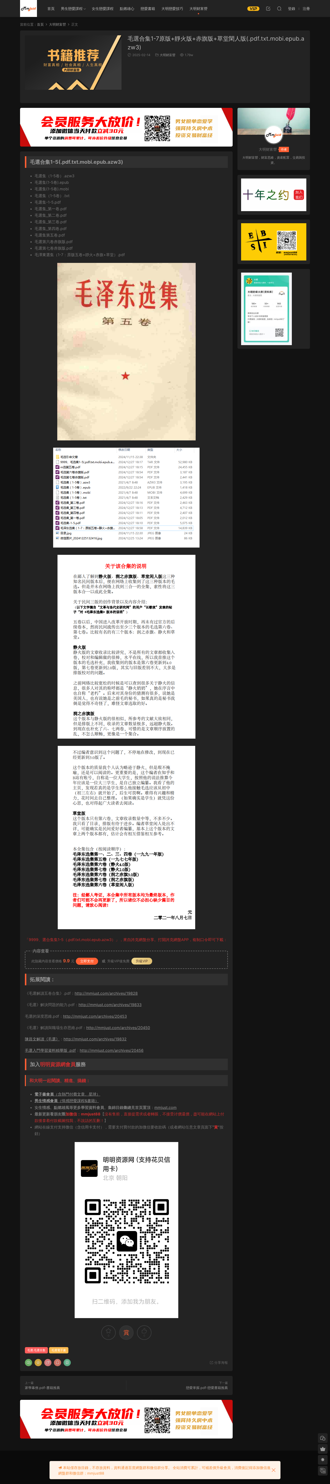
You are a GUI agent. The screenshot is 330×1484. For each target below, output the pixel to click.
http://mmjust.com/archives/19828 (106, 993)
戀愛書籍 (148, 8)
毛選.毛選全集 (36, 1350)
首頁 (51, 8)
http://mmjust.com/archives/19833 (110, 1004)
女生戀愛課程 (103, 8)
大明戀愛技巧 (172, 8)
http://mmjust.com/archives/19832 (95, 1039)
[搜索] (279, 8)
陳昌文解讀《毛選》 (42, 1039)
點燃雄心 (127, 8)
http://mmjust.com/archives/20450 (118, 1027)
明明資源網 (28, 8)
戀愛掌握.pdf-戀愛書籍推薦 (207, 1388)
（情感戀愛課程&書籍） (67, 1100)
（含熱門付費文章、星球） (67, 1094)
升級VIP (142, 961)
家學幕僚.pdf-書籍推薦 (42, 1388)
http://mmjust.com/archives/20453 (95, 1016)
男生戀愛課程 (72, 8)
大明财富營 (198, 8)
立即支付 (87, 961)
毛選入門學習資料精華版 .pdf (50, 1050)
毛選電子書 (58, 1350)
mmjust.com (165, 1107)
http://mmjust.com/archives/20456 (111, 1050)
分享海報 (220, 1362)
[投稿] (268, 8)
